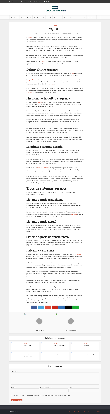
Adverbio (86, 345)
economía (51, 84)
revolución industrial (43, 168)
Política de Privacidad (88, 412)
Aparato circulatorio (90, 355)
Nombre (14, 387)
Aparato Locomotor (59, 355)
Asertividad (27, 345)
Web (71, 387)
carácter (79, 254)
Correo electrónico (46, 387)
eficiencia (74, 214)
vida (73, 73)
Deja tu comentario (44, 33)
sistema (30, 37)
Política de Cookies (77, 412)
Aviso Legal (69, 412)
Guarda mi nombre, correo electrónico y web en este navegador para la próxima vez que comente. (42, 395)
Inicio (64, 412)
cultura (39, 102)
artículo (43, 62)
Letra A (55, 25)
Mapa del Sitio (97, 412)
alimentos (29, 93)
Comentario (14, 371)
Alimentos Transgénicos (28, 355)
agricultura (31, 80)
